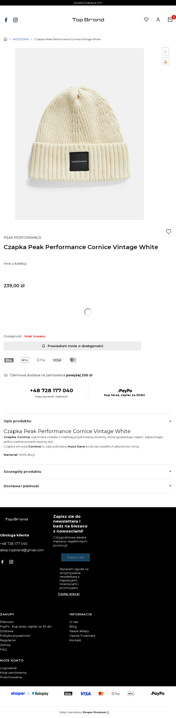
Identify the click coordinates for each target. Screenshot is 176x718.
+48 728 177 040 (51, 390)
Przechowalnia (11, 677)
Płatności (7, 622)
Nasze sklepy (79, 631)
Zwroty (5, 645)
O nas (73, 622)
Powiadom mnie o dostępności (75, 346)
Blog (73, 626)
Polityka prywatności (15, 635)
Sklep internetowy (82, 712)
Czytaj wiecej (69, 594)
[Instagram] (16, 20)
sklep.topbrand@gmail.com (22, 550)
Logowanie (8, 668)
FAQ (3, 649)
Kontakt (75, 640)
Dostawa (6, 631)
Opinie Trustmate (82, 635)
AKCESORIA (20, 39)
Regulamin (8, 640)
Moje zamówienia (13, 672)
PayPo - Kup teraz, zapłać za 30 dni (26, 626)
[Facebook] (6, 20)
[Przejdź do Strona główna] (5, 39)
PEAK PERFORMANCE (22, 238)
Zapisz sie (75, 557)
